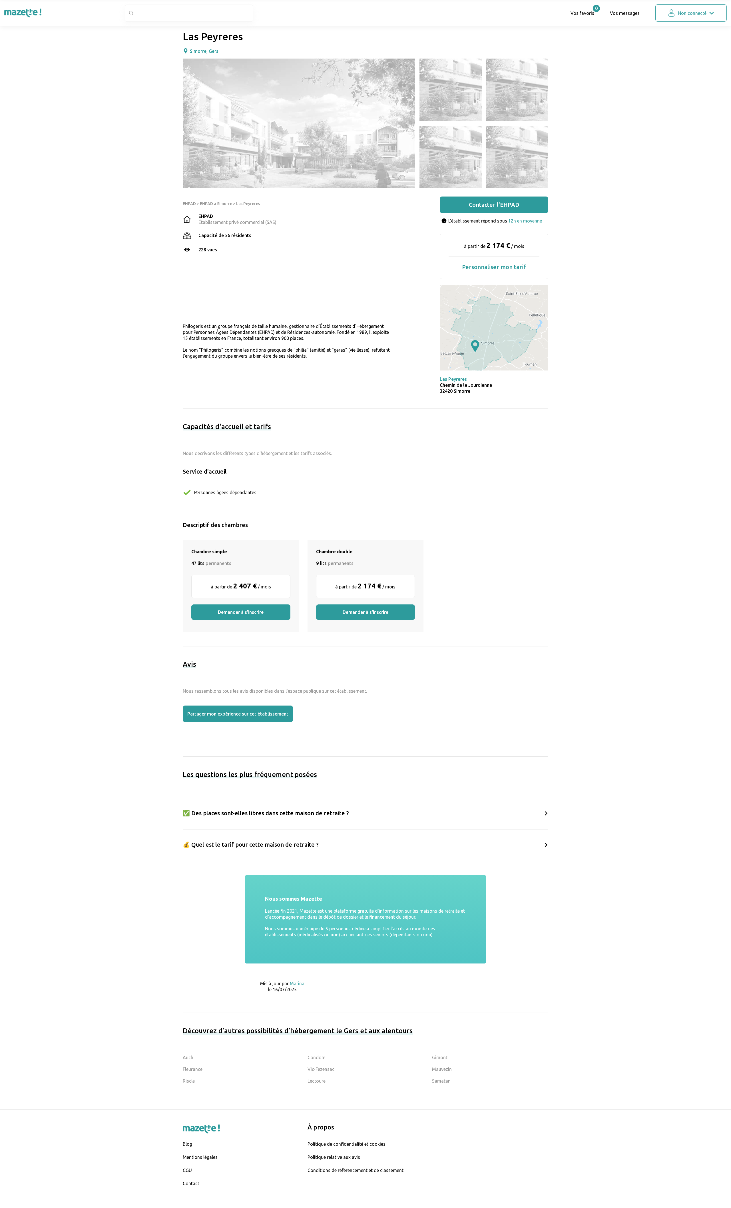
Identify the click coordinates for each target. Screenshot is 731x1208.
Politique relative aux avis (334, 1157)
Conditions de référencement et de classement (355, 1170)
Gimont (439, 1057)
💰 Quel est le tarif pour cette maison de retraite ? (251, 844)
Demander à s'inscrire (241, 612)
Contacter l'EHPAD (494, 204)
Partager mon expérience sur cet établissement (237, 713)
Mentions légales (200, 1157)
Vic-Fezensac (321, 1069)
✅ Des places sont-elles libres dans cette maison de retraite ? (266, 813)
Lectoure (317, 1080)
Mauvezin (442, 1069)
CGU (187, 1170)
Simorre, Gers (204, 51)
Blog (187, 1144)
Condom (317, 1057)
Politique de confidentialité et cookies (346, 1144)
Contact (191, 1183)
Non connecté (692, 13)
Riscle (189, 1080)
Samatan (441, 1080)
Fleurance (192, 1069)
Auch (188, 1057)
